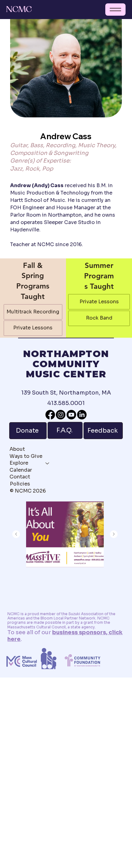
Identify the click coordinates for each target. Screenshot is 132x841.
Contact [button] (20, 477)
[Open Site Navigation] (115, 9)
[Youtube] (71, 414)
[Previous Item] (16, 534)
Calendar (21, 470)
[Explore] (47, 463)
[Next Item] (114, 534)
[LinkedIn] (82, 414)
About (17, 449)
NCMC (19, 9)
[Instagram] (60, 414)
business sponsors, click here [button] (64, 636)
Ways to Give (26, 456)
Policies (20, 484)
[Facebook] (50, 414)
